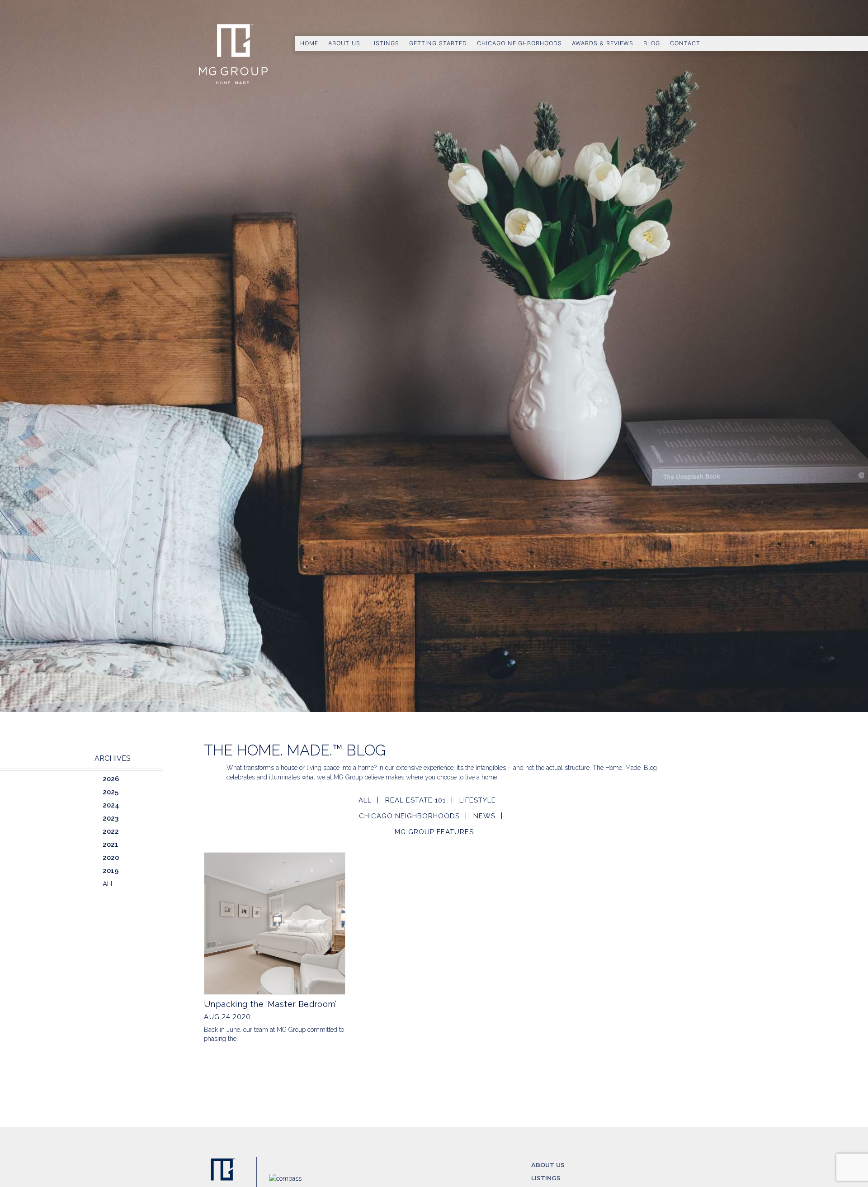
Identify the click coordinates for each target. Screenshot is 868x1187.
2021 (110, 844)
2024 (111, 805)
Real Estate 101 (415, 800)
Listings (384, 43)
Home (309, 43)
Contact (685, 43)
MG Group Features (434, 832)
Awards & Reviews (602, 43)
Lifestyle (477, 800)
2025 (110, 792)
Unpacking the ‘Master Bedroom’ (270, 1004)
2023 (110, 818)
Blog (651, 43)
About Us (344, 43)
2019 (110, 871)
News (484, 816)
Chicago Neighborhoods (519, 43)
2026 (111, 779)
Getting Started (438, 43)
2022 (111, 831)
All (365, 800)
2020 (111, 858)
